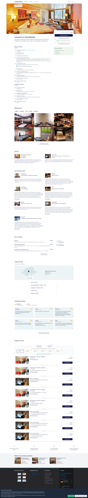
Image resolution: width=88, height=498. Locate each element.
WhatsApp (57, 52)
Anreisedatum (39, 345)
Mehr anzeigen (44, 254)
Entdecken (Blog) (48, 474)
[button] (22, 360)
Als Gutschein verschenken (64, 38)
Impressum (47, 481)
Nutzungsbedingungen (49, 480)
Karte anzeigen (29, 278)
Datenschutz (47, 477)
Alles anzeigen (47, 213)
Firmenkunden (47, 475)
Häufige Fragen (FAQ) (49, 483)
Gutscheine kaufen (48, 473)
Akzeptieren (71, 495)
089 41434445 (58, 53)
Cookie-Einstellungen (48, 478)
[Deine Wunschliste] (70, 2)
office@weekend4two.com (60, 50)
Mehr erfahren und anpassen (81, 495)
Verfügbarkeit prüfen (64, 35)
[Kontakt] (68, 2)
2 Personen (50, 346)
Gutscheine (31, 1)
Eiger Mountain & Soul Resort (30, 50)
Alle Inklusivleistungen (34, 359)
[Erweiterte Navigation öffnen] (40, 2)
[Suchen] (73, 2)
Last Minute (36, 1)
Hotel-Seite (47, 274)
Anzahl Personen (50, 345)
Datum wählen (39, 346)
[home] (18, 1)
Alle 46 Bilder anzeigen (44, 143)
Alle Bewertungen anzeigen (44, 333)
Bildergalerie (71, 5)
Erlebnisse (26, 1)
